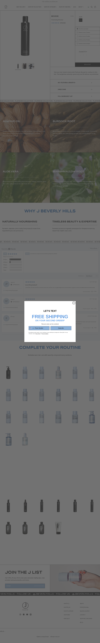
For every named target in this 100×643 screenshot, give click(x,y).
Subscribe (61, 328)
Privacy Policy (38, 333)
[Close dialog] (73, 303)
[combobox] (31, 328)
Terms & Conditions (45, 333)
